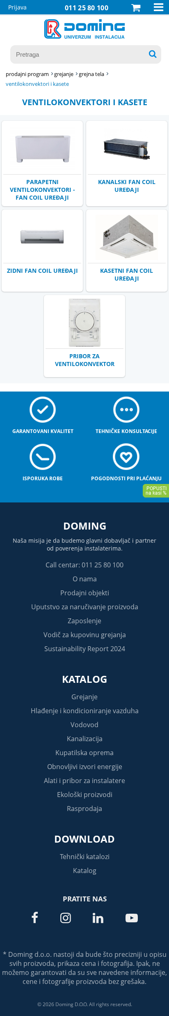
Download (84, 839)
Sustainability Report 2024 (84, 648)
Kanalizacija (85, 738)
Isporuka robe (43, 478)
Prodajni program (27, 74)
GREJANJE (63, 74)
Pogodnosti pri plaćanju (126, 478)
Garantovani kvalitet (42, 431)
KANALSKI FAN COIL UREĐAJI (126, 186)
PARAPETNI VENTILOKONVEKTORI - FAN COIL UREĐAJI (42, 189)
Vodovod (84, 724)
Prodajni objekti (84, 592)
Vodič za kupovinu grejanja (84, 634)
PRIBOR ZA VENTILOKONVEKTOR (84, 360)
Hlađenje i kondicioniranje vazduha (85, 710)
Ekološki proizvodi (84, 794)
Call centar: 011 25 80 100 (84, 564)
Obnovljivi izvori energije (84, 766)
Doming (84, 525)
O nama (85, 578)
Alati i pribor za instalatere (84, 780)
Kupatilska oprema (84, 752)
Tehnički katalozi (85, 856)
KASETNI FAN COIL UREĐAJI (126, 274)
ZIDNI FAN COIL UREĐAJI (42, 270)
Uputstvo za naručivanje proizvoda (84, 606)
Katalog (84, 679)
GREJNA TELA (91, 74)
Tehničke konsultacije (126, 431)
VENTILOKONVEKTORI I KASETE (37, 84)
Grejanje (84, 696)
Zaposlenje (84, 620)
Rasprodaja (84, 808)
